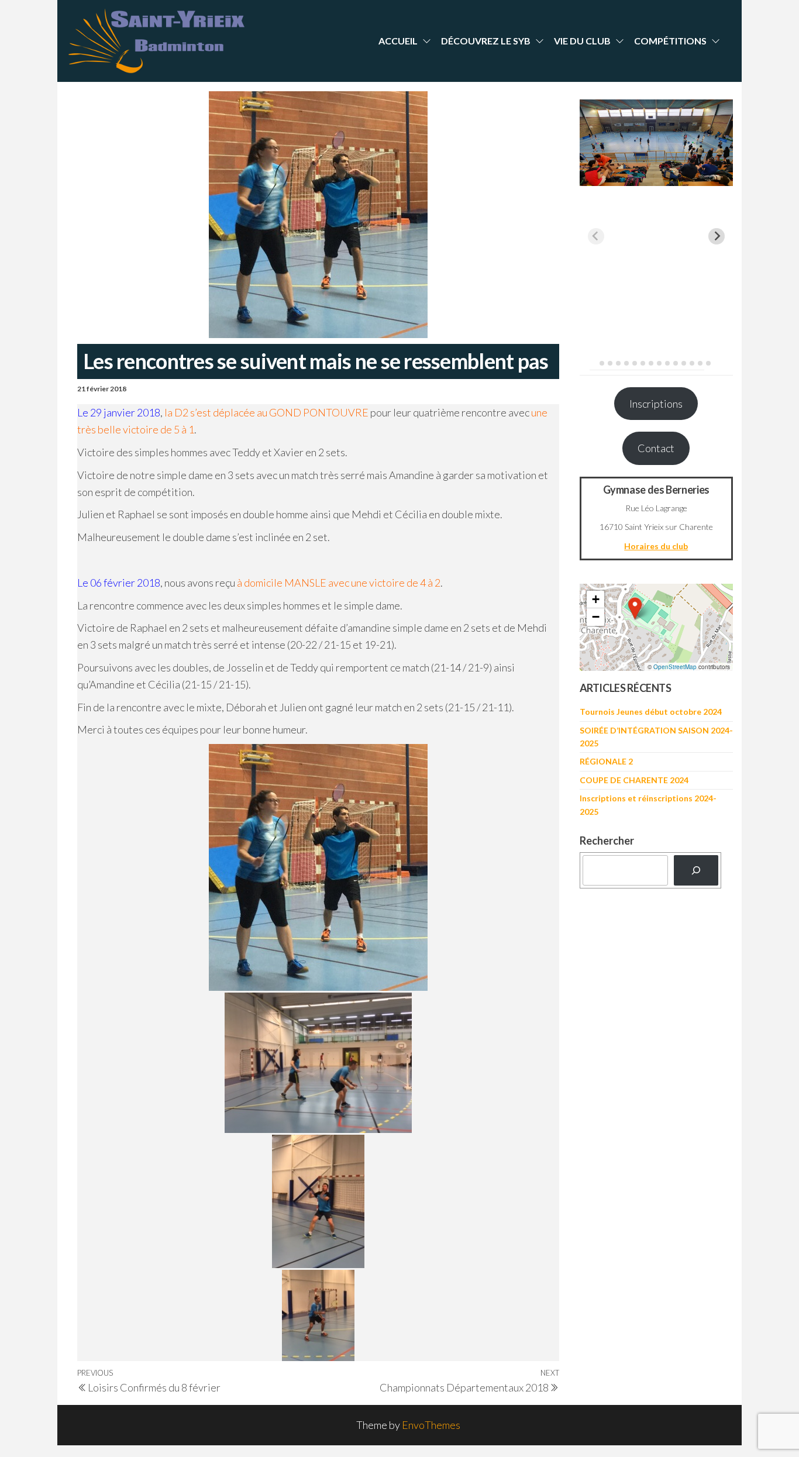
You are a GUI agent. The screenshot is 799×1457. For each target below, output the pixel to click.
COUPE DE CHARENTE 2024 (634, 780)
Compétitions (670, 40)
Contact (656, 448)
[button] (635, 608)
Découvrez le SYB (486, 40)
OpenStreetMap (675, 667)
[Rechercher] (696, 870)
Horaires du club (656, 546)
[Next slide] (716, 236)
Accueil (398, 40)
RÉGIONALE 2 (606, 761)
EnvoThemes (431, 1424)
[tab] (593, 363)
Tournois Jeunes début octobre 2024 (651, 712)
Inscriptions (656, 403)
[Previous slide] (596, 236)
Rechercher (607, 840)
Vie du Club (582, 40)
